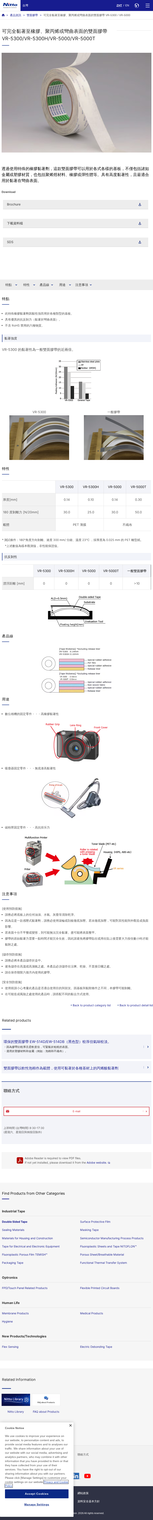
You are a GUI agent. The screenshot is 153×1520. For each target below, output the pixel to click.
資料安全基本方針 (88, 1501)
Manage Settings (36, 1504)
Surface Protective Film (95, 1221)
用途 (62, 285)
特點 (8, 285)
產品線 (44, 285)
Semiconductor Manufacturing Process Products (111, 1238)
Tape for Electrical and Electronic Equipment (31, 1246)
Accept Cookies (36, 1493)
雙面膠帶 (32, 15)
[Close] (70, 1425)
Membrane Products (15, 1313)
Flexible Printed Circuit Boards (99, 1288)
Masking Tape (89, 1229)
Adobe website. (97, 1162)
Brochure (14, 204)
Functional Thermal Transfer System (103, 1262)
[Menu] (147, 5)
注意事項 (81, 285)
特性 (26, 285)
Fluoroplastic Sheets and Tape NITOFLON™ (108, 1246)
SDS (10, 242)
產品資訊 (15, 15)
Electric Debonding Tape (96, 1346)
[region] (37, 1469)
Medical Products (91, 1313)
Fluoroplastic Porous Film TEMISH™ (24, 1254)
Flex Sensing (10, 1346)
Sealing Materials (13, 1229)
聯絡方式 (83, 1454)
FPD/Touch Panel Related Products (24, 1288)
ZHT (119, 5)
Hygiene (7, 1321)
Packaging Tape (12, 1262)
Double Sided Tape (14, 1221)
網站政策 (83, 1493)
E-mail (76, 1111)
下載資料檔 (15, 223)
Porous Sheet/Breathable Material (102, 1254)
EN (127, 5)
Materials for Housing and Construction (27, 1238)
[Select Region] (136, 5)
